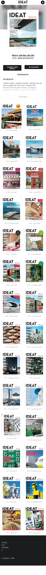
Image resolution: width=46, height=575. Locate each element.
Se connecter (34, 67)
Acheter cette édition (12, 68)
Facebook (5, 547)
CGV (3, 545)
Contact (4, 543)
